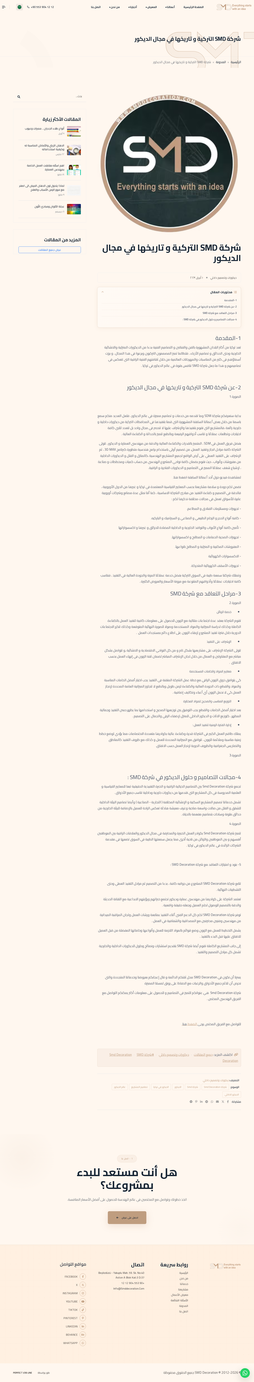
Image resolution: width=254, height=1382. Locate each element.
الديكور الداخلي (232, 1094)
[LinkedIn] (201, 1101)
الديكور (178, 1087)
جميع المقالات (203, 1054)
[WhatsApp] (212, 1101)
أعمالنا (171, 7)
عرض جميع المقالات (49, 249)
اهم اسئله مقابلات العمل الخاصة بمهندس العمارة (45, 167)
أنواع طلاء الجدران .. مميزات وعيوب (44, 128)
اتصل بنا (96, 7)
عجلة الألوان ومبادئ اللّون (49, 206)
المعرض (152, 7)
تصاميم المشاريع (139, 1087)
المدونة (221, 62)
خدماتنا (184, 1283)
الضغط (192, 1024)
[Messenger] (191, 1101)
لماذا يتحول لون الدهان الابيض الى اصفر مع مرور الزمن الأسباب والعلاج (41, 187)
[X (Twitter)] (223, 1101)
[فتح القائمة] (6, 7)
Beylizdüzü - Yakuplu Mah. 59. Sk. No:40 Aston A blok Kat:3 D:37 (121, 1275)
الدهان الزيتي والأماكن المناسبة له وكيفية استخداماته (44, 147)
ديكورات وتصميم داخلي (174, 1054)
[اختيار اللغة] (19, 7)
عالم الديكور (119, 1087)
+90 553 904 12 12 (132, 1283)
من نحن (115, 7)
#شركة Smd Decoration (131, 1054)
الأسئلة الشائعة (179, 1300)
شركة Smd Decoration (215, 1087)
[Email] (217, 1101)
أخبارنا (133, 7)
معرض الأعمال (179, 1294)
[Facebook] (228, 1101)
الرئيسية (236, 62)
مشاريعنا (183, 1289)
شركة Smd (192, 1087)
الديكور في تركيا (161, 1087)
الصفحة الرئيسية (194, 7)
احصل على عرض (130, 1217)
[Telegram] (206, 1101)
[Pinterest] (196, 1101)
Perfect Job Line (22, 1372)
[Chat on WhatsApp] (245, 1373)
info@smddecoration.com (128, 1288)
